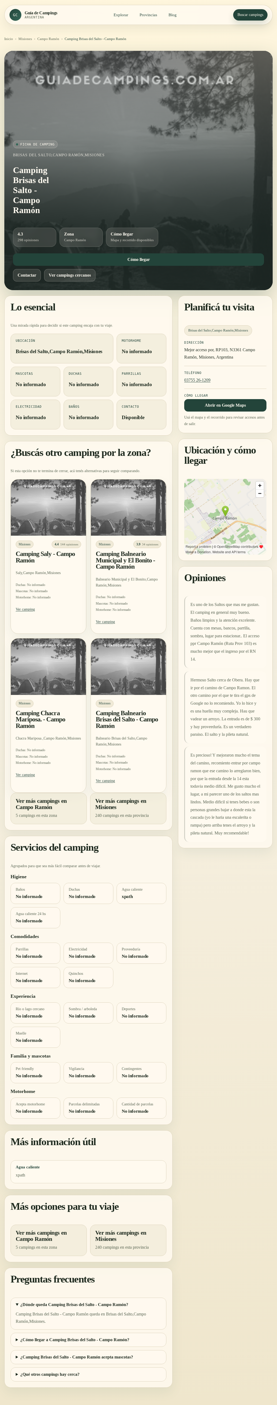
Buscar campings (250, 15)
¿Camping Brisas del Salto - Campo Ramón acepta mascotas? (76, 1357)
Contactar (27, 275)
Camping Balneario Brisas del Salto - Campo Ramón (127, 719)
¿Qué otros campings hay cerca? (50, 1374)
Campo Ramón (48, 39)
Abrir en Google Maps (225, 405)
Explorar (121, 15)
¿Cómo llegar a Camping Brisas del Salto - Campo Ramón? (74, 1339)
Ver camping (25, 609)
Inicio (8, 39)
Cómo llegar (138, 259)
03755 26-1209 (197, 380)
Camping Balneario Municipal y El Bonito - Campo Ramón (125, 560)
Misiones (25, 39)
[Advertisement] (138, 100)
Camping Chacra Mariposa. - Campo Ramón (40, 719)
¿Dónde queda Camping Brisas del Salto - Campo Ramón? (74, 1304)
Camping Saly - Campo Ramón (45, 557)
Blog (173, 15)
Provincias (148, 15)
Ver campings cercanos (70, 275)
